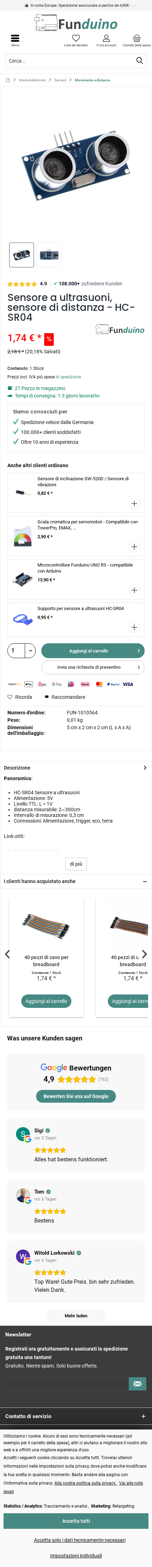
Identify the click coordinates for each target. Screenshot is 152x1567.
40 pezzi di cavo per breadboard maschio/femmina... (46, 961)
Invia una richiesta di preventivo (89, 667)
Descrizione (17, 768)
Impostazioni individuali (76, 1556)
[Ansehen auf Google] (23, 1134)
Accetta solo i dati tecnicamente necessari (79, 1540)
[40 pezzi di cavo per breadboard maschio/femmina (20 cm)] (46, 926)
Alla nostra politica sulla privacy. (85, 1483)
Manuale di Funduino (37, 850)
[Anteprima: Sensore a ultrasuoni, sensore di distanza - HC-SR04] (21, 255)
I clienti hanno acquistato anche (40, 881)
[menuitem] (137, 40)
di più (76, 864)
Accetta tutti (76, 1521)
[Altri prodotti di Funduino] (120, 330)
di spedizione (68, 377)
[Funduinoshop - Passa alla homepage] (76, 22)
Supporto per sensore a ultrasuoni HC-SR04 (80, 608)
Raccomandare (68, 697)
